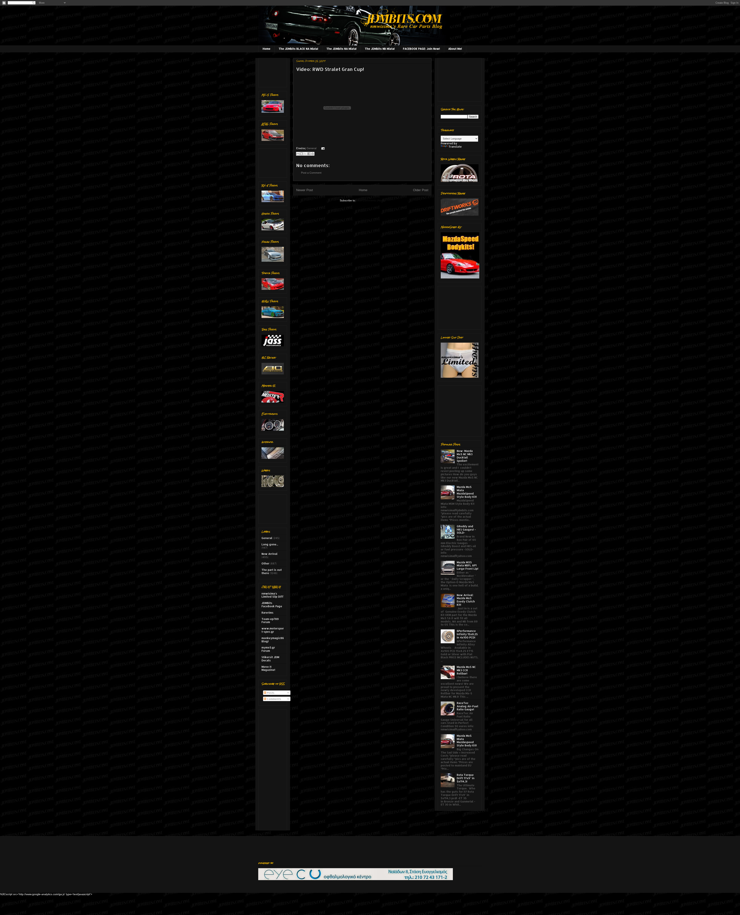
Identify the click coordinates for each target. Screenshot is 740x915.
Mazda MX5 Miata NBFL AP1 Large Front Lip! (467, 565)
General (311, 148)
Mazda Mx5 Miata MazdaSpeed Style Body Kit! (467, 491)
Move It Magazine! (268, 668)
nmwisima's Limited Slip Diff (272, 595)
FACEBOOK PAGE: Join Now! (421, 48)
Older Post (420, 190)
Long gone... (270, 544)
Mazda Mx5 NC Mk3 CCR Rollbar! (466, 670)
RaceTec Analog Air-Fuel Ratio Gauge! (467, 706)
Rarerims (267, 612)
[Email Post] (322, 148)
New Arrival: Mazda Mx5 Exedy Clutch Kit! (466, 599)
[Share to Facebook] (309, 154)
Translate (455, 146)
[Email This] (298, 154)
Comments (273, 699)
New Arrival (270, 553)
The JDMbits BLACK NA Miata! (298, 48)
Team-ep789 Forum (270, 620)
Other (265, 563)
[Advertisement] (274, 72)
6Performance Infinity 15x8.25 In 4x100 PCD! (467, 634)
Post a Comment (311, 172)
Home (266, 48)
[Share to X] (305, 154)
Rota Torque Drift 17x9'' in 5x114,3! (465, 778)
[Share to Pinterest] (312, 154)
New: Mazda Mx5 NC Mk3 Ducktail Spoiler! (465, 455)
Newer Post (304, 190)
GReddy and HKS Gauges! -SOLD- (466, 529)
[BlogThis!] (302, 154)
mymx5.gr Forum (268, 649)
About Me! (455, 48)
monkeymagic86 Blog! (273, 639)
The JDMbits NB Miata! (380, 48)
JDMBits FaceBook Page (272, 604)
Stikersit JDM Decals (270, 658)
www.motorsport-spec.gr (273, 630)
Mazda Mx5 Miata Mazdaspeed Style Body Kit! (467, 740)
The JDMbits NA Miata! (341, 48)
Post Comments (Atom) (371, 200)
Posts (270, 692)
